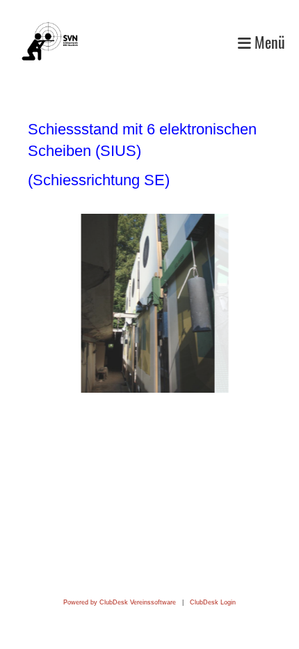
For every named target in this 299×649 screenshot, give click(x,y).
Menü (268, 41)
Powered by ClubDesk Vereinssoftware (119, 602)
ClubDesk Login (213, 602)
